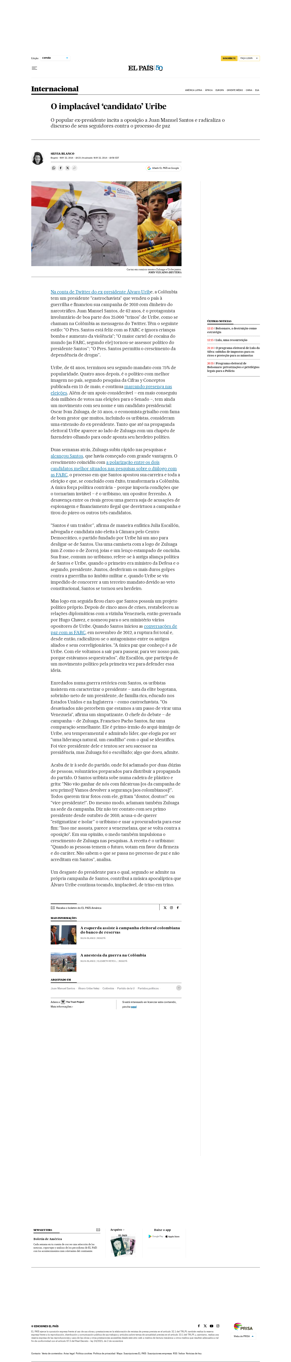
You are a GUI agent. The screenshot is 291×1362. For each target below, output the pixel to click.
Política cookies (84, 1353)
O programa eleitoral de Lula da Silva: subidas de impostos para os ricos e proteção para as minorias (233, 351)
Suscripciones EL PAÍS (135, 1353)
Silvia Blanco (62, 153)
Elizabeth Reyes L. (107, 961)
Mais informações (61, 1006)
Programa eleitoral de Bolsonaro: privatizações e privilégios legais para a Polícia (233, 367)
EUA (257, 90)
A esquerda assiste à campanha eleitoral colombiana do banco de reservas (130, 930)
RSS (175, 1353)
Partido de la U (126, 988)
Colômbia (108, 988)
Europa (220, 90)
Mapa (119, 1353)
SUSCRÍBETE (229, 58)
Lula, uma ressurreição (231, 340)
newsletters (42, 1230)
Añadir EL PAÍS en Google (165, 168)
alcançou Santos (67, 456)
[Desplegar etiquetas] (179, 988)
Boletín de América (47, 1239)
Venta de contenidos (52, 1353)
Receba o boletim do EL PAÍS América (78, 907)
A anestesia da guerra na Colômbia (113, 955)
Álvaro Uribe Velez (88, 988)
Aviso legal (69, 1353)
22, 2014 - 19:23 (70, 158)
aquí (134, 1006)
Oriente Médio (235, 90)
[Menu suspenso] (34, 68)
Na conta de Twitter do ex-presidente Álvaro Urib (100, 292)
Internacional (55, 89)
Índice (182, 1353)
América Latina (193, 90)
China (249, 90)
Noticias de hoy (194, 1353)
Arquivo (116, 1230)
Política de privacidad (104, 1353)
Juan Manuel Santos (63, 988)
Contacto (36, 1353)
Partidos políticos (148, 988)
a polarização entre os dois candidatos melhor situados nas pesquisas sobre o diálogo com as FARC (114, 468)
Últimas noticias (219, 321)
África (209, 90)
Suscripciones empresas (159, 1353)
